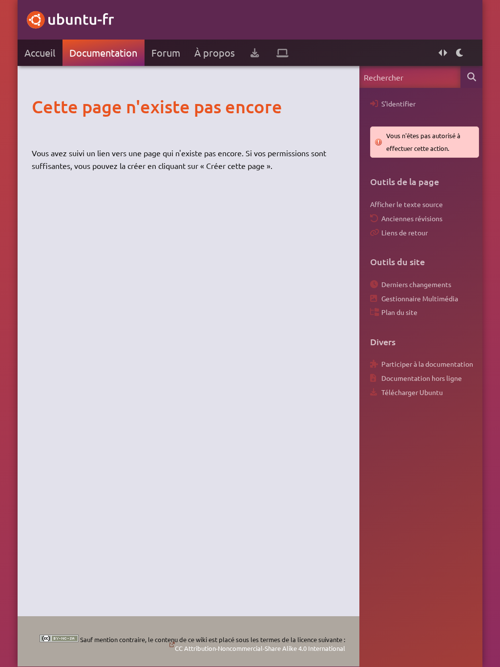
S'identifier (398, 103)
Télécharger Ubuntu (412, 392)
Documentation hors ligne (421, 378)
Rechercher (471, 77)
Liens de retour (404, 232)
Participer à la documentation (427, 363)
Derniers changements (416, 284)
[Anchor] (42, 106)
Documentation (103, 52)
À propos (214, 52)
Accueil (39, 52)
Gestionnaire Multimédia (419, 298)
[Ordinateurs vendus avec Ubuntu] (282, 53)
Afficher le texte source (406, 204)
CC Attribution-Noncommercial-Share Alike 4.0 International (260, 648)
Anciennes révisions (411, 218)
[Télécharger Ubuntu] (255, 53)
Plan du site (399, 312)
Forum (165, 52)
